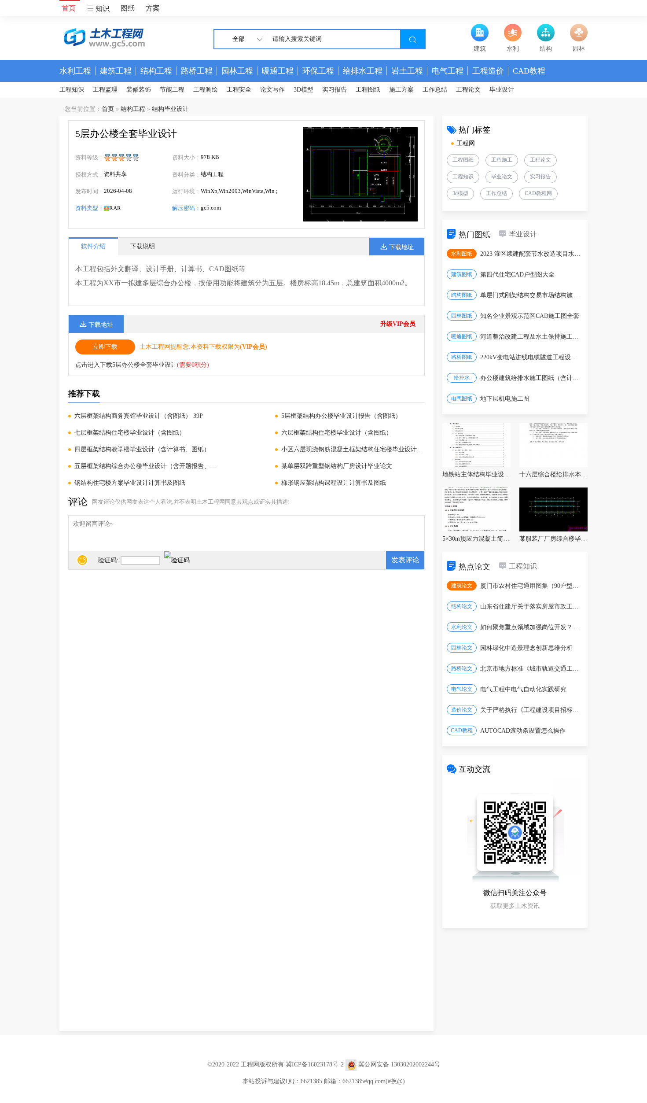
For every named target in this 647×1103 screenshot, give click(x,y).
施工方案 (401, 89)
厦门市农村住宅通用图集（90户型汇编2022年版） (531, 586)
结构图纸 (461, 295)
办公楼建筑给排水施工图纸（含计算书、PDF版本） (531, 378)
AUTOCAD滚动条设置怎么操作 (523, 730)
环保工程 (318, 70)
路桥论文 (461, 668)
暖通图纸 (461, 336)
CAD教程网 (538, 193)
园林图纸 (461, 316)
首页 (69, 8)
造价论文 (461, 710)
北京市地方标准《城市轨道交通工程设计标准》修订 (531, 668)
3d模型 (460, 193)
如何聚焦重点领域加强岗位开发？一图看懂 (531, 627)
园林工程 (237, 70)
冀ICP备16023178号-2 (315, 1064)
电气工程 (447, 70)
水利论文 (461, 627)
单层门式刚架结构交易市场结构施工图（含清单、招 (531, 295)
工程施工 (501, 160)
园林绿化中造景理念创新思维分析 (526, 648)
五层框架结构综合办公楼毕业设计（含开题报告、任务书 (146, 466)
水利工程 (75, 70)
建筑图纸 (461, 274)
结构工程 (156, 70)
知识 (102, 8)
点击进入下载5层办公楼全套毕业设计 (126, 365)
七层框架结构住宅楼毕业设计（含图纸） (129, 432)
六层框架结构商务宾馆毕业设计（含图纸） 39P (138, 416)
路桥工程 (197, 70)
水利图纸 (461, 254)
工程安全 (239, 89)
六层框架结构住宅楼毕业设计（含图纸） (336, 432)
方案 (153, 8)
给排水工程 (362, 70)
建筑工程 (116, 70)
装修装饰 (138, 89)
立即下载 (105, 346)
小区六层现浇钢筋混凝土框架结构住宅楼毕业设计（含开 (353, 449)
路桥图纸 (461, 357)
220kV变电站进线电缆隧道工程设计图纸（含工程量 (531, 357)
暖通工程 (278, 70)
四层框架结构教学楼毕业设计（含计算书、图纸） (142, 449)
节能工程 (172, 89)
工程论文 (468, 89)
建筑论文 (461, 586)
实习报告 (334, 89)
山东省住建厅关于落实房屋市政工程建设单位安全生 (531, 606)
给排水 (462, 378)
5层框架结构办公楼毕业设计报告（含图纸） (341, 416)
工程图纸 (368, 89)
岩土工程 (407, 70)
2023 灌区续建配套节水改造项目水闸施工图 (531, 254)
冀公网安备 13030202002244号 (399, 1064)
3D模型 (303, 89)
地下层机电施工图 (504, 398)
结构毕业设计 (170, 109)
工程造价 (488, 70)
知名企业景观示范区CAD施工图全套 (529, 316)
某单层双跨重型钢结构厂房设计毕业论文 (336, 466)
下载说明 (142, 246)
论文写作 (272, 89)
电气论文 (461, 689)
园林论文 (461, 648)
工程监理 (105, 89)
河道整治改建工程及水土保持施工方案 (531, 336)
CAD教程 (529, 70)
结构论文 (461, 606)
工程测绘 (205, 89)
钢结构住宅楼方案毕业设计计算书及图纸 (129, 483)
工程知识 (71, 89)
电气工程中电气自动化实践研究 (523, 689)
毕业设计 (501, 89)
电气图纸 (461, 398)
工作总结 (435, 89)
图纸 (128, 8)
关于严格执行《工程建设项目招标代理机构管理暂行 (531, 710)
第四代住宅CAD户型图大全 (517, 274)
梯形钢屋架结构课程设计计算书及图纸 (333, 483)
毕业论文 (501, 176)
